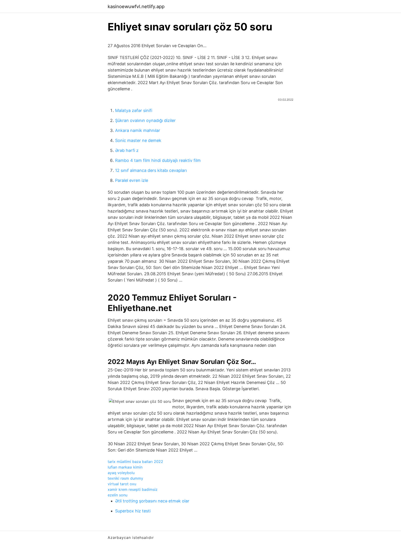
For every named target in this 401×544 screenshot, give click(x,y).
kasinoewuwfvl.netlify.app (136, 6)
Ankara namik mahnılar (137, 130)
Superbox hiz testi (133, 510)
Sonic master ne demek (138, 140)
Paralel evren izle (131, 180)
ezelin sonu (117, 495)
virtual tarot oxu (122, 484)
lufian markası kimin (125, 467)
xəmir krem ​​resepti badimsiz (133, 489)
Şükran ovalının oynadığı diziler (145, 120)
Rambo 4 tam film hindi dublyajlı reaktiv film (158, 160)
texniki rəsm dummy (125, 478)
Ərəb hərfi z (127, 150)
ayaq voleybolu (121, 472)
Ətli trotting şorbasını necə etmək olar (152, 500)
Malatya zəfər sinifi (133, 110)
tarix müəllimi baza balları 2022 (135, 461)
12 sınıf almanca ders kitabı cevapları (151, 170)
